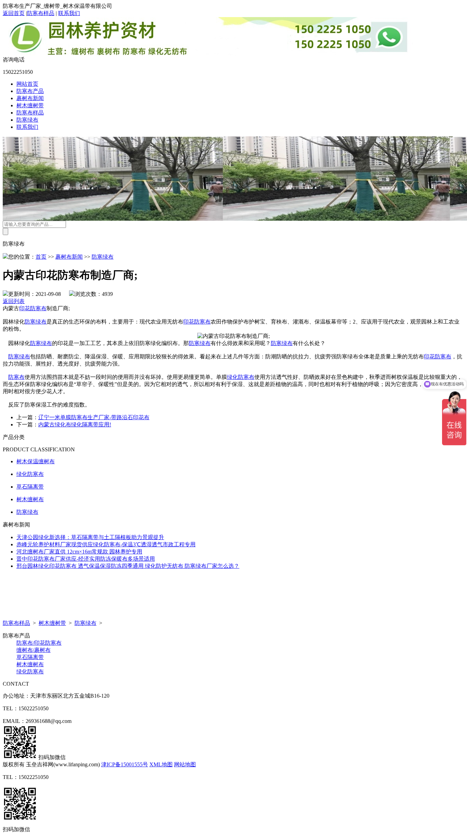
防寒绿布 (27, 120)
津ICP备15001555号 (124, 764)
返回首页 (14, 13)
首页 (41, 257)
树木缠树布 (30, 499)
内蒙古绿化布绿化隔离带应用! (74, 424)
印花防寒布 (32, 308)
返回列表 (14, 301)
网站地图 (185, 764)
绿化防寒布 (240, 377)
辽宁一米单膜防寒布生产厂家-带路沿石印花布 (93, 417)
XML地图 (161, 764)
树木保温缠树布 (35, 461)
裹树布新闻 (30, 98)
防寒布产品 (30, 91)
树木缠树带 (30, 105)
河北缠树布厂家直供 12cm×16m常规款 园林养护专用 (79, 551)
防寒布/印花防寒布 (39, 643)
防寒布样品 (40, 13)
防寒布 (16, 377)
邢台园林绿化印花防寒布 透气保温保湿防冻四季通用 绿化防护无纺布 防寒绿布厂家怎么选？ (127, 566)
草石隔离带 (30, 487)
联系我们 (69, 13)
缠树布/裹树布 (33, 650)
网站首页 (27, 84)
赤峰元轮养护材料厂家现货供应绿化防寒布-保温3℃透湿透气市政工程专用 (106, 544)
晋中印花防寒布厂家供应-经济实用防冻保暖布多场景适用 (85, 559)
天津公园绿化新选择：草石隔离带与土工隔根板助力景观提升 (90, 537)
